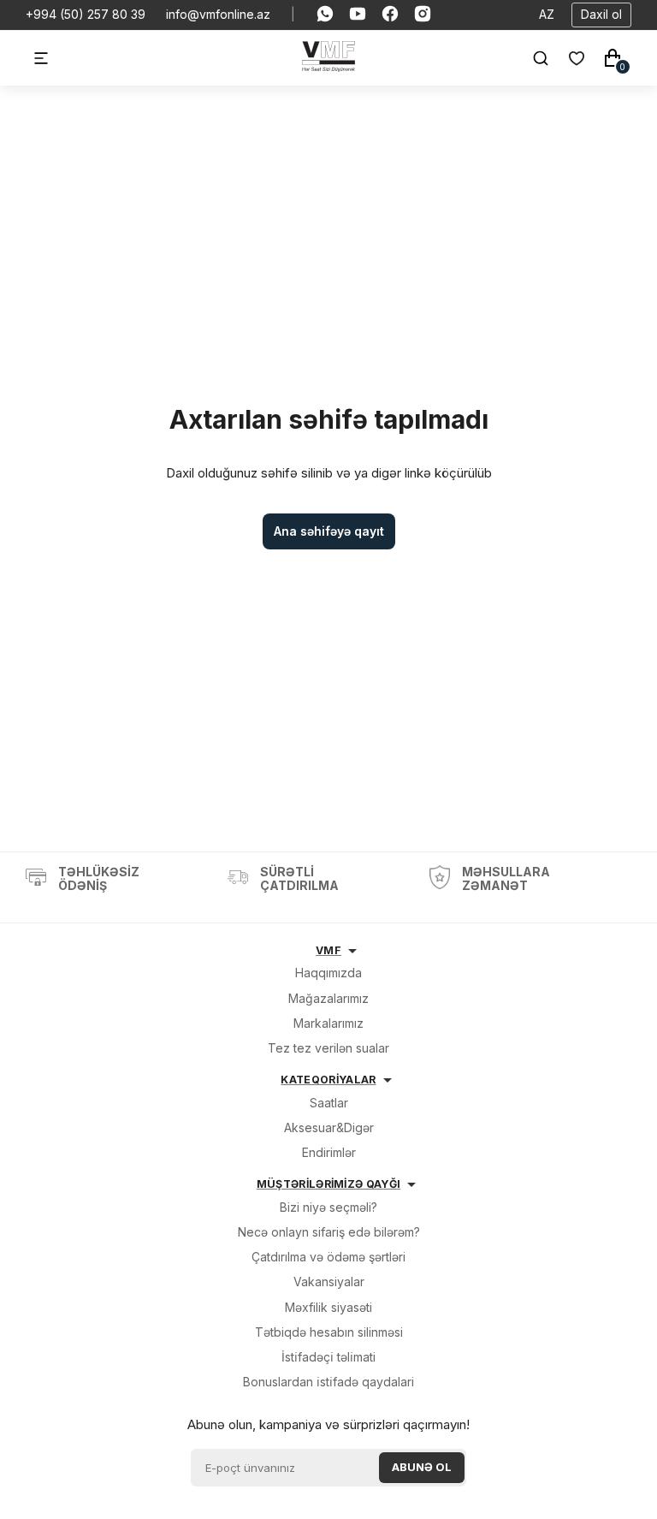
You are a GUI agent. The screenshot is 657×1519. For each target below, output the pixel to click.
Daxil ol (601, 14)
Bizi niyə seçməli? (328, 1207)
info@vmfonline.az (218, 14)
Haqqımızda (328, 972)
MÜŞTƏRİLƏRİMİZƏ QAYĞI (329, 1184)
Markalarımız (328, 1023)
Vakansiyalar (328, 1281)
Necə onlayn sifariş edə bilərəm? (329, 1232)
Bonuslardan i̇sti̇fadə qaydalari (328, 1381)
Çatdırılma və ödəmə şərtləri (328, 1256)
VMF (328, 950)
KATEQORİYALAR (328, 1079)
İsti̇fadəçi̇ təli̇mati (328, 1357)
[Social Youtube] (357, 15)
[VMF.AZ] (329, 67)
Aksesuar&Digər (329, 1127)
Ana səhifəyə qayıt (329, 531)
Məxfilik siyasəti (328, 1307)
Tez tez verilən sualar (328, 1048)
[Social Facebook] (390, 15)
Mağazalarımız (328, 998)
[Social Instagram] (422, 15)
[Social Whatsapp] (325, 15)
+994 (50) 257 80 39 (85, 14)
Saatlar (329, 1102)
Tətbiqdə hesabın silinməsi (329, 1332)
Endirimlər (329, 1152)
